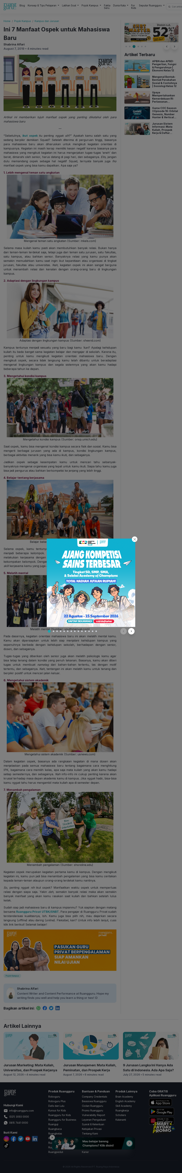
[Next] (131, 631)
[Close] (134, 539)
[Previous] (123, 631)
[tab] (49, 631)
